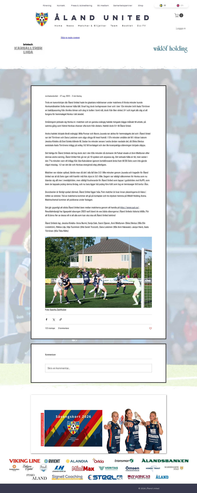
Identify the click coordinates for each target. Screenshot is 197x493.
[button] (179, 15)
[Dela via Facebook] (46, 319)
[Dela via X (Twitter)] (53, 319)
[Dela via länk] (60, 319)
